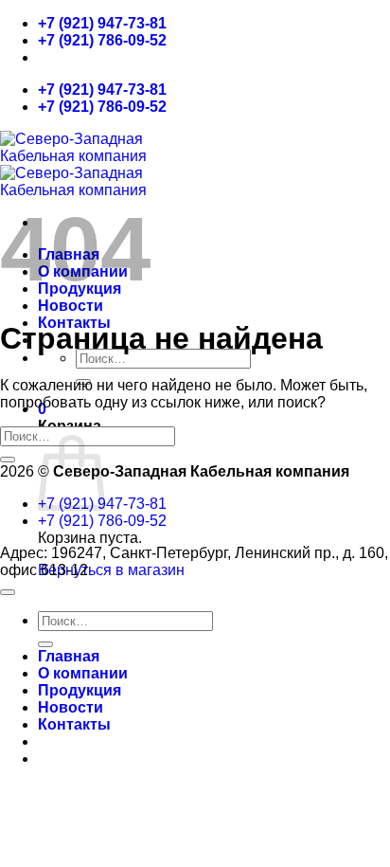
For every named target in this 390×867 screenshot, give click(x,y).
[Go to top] (7, 592)
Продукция (79, 690)
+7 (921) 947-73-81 (102, 23)
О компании (83, 673)
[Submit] (7, 459)
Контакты (74, 724)
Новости (70, 306)
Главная (68, 656)
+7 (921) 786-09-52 (102, 40)
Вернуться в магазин (111, 570)
